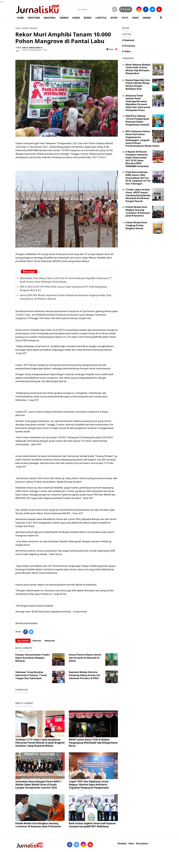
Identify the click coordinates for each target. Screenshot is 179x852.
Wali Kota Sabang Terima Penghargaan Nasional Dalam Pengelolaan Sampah (137, 120)
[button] (160, 16)
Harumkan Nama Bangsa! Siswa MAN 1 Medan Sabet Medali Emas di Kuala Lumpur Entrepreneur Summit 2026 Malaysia (38, 786)
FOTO (125, 17)
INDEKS (147, 17)
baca (110, 49)
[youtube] (159, 9)
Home (17, 28)
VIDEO (135, 17)
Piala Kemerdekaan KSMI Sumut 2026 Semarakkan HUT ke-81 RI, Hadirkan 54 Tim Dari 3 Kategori (138, 178)
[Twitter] (31, 631)
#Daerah (36, 640)
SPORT (114, 17)
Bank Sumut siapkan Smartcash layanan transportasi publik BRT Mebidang (92, 825)
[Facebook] (25, 631)
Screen (126, 9)
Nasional (33, 28)
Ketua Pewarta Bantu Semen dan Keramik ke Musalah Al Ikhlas (85, 657)
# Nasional (128, 40)
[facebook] (146, 9)
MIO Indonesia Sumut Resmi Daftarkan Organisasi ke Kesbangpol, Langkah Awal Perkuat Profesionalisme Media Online (143, 138)
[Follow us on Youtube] (90, 844)
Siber (131, 843)
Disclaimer (142, 843)
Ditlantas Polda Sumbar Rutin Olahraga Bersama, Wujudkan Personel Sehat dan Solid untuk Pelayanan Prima (138, 103)
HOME (20, 17)
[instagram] (139, 9)
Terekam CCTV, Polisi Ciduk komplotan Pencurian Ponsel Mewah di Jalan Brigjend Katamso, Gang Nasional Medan (39, 742)
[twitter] (152, 9)
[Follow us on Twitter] (76, 844)
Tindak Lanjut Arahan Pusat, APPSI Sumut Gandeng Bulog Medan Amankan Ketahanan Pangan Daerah (138, 195)
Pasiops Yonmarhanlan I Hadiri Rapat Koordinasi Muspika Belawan (32, 657)
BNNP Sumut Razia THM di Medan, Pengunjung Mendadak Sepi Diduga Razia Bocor (93, 742)
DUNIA (76, 17)
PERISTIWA (34, 17)
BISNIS (88, 17)
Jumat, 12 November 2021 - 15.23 (34, 50)
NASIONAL (50, 17)
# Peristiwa (128, 45)
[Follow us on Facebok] (69, 844)
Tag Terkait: (23, 640)
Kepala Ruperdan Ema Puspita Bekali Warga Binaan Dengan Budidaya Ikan (138, 84)
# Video (126, 51)
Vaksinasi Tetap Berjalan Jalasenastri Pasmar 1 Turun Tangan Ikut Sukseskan (31, 675)
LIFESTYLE (101, 17)
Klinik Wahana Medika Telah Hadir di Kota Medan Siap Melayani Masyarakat (138, 69)
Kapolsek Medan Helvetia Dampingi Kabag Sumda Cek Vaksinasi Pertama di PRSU (84, 675)
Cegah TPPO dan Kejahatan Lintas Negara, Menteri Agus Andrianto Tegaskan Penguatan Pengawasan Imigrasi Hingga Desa (89, 786)
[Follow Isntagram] (83, 844)
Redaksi (122, 843)
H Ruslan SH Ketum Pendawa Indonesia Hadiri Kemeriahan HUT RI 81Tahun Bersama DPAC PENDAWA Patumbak (137, 159)
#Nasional (49, 640)
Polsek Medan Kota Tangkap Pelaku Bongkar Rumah (136, 225)
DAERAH (64, 17)
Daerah (25, 28)
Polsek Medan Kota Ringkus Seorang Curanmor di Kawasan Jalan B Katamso (38, 825)
